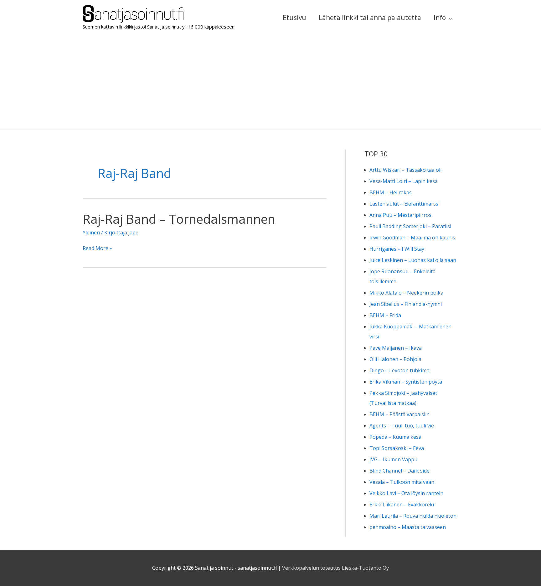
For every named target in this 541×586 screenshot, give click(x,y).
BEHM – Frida (385, 315)
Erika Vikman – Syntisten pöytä (405, 381)
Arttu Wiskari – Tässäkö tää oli (405, 169)
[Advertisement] (270, 82)
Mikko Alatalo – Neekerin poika (406, 292)
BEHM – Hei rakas (390, 192)
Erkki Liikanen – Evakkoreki (401, 504)
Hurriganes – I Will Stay (396, 248)
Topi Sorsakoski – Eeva (396, 448)
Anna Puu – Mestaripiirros (400, 215)
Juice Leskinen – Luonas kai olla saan (412, 260)
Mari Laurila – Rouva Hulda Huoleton (412, 515)
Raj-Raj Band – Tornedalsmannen (179, 219)
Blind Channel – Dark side (399, 470)
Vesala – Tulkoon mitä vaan (401, 482)
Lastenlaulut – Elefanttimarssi (404, 203)
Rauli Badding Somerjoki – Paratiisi (410, 226)
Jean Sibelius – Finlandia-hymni (405, 304)
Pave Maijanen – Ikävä (395, 347)
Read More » (97, 248)
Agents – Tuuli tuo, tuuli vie (401, 425)
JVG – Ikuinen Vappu (393, 459)
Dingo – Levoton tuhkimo (399, 370)
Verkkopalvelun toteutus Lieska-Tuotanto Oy (335, 567)
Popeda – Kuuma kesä (395, 436)
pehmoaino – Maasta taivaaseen (407, 527)
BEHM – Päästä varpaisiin (399, 414)
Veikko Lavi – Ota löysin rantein (406, 493)
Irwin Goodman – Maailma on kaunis (412, 237)
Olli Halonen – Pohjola (395, 359)
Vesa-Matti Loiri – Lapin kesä (403, 181)
